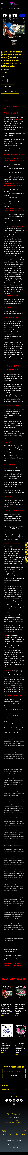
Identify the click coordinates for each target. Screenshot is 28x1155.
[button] (14, 100)
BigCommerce (16, 1144)
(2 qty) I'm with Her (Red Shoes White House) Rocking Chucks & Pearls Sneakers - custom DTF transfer (6, 1009)
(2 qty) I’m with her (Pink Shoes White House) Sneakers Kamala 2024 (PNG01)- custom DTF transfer (21, 1009)
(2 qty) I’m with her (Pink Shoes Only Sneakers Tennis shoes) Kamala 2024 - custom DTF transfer (21, 1048)
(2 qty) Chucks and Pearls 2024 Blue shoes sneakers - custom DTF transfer (6, 1047)
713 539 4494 (14, 1120)
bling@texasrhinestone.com (14, 1122)
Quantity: (3, 76)
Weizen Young (16, 1147)
